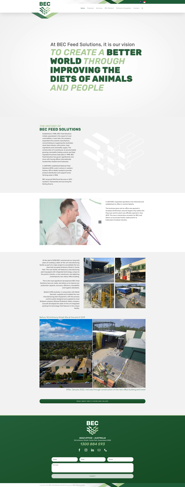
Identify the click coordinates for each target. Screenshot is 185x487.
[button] (142, 8)
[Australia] (141, 3)
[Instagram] (86, 450)
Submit (93, 476)
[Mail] (99, 450)
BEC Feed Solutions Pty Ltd (57, 485)
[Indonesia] (144, 3)
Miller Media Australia (79, 485)
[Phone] (105, 450)
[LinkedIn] (92, 450)
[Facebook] (79, 450)
